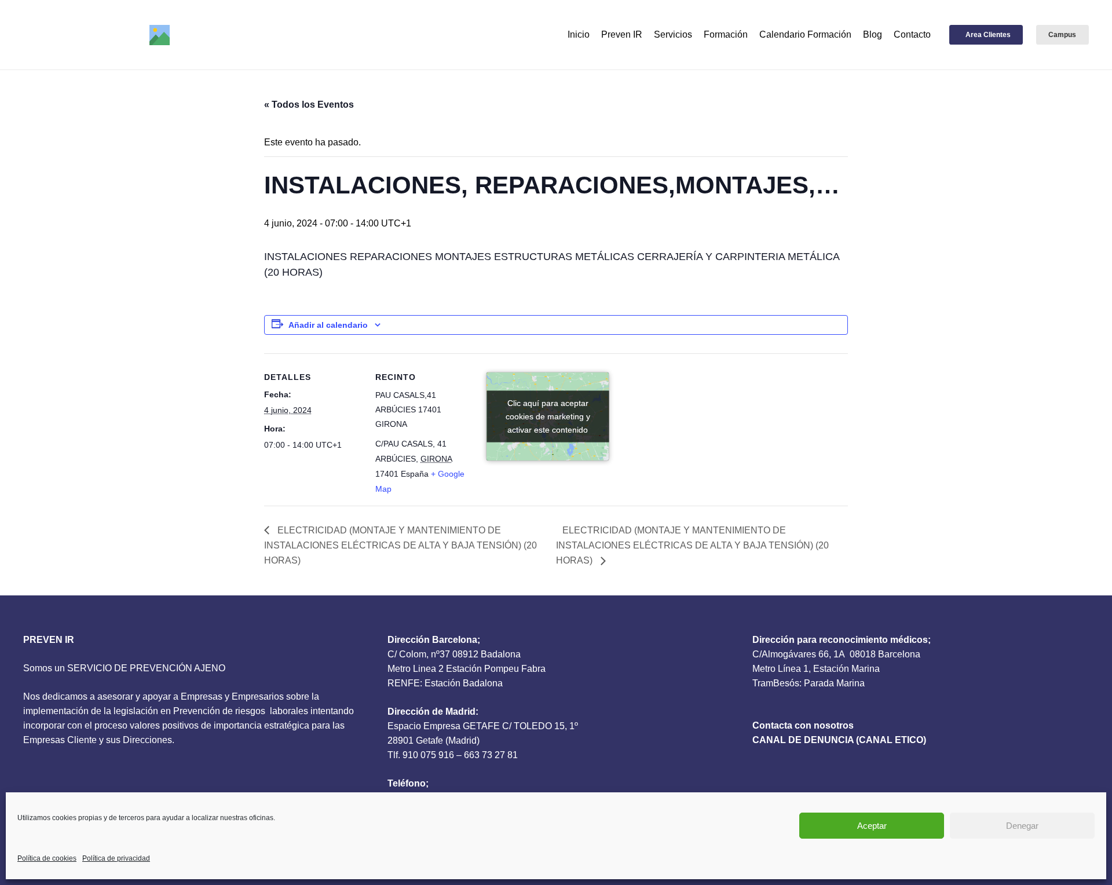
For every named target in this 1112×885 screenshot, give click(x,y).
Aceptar (872, 826)
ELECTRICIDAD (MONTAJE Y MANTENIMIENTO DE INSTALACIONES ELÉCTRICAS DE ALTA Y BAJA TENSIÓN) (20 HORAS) (400, 545)
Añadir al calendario (328, 325)
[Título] (159, 35)
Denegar (1022, 826)
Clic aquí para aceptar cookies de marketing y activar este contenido (548, 416)
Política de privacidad (116, 858)
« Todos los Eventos (309, 104)
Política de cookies (46, 858)
